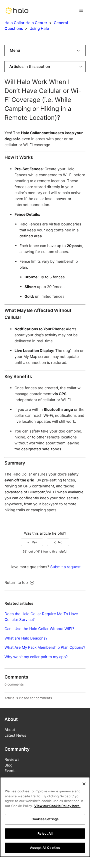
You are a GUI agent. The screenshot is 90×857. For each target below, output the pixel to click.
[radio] (32, 542)
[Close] (84, 783)
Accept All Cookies (45, 848)
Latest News (15, 735)
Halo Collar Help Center (25, 22)
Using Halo (39, 28)
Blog (8, 765)
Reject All (45, 833)
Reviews (12, 759)
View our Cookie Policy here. (57, 806)
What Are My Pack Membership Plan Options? (44, 647)
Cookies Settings (45, 819)
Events (10, 770)
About (9, 729)
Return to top (16, 582)
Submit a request (65, 566)
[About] (17, 9)
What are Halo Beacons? (26, 638)
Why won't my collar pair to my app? (36, 656)
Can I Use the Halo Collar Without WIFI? (39, 628)
